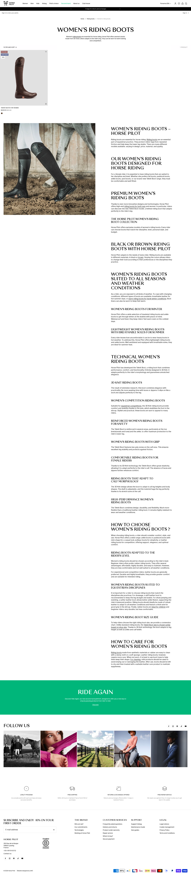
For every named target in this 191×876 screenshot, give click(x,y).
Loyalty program (26, 794)
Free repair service (165, 794)
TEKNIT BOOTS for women (10, 108)
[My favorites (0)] (179, 3)
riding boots (77, 36)
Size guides (135, 830)
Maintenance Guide (138, 827)
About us (76, 3)
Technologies (79, 830)
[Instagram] (173, 726)
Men (32, 3)
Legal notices (164, 824)
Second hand (66, 3)
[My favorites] (46, 52)
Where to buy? (108, 836)
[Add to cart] (46, 104)
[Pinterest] (177, 726)
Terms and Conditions (167, 833)
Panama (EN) (164, 3)
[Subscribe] (53, 829)
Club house (86, 3)
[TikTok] (181, 726)
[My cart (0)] (182, 3)
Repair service (108, 833)
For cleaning (135, 659)
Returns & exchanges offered (118, 794)
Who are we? (78, 824)
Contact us (7, 853)
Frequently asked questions (112, 824)
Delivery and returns (110, 827)
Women (25, 3)
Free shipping (72, 794)
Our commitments (80, 827)
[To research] (186, 3)
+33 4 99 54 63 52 (10, 850)
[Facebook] (168, 726)
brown (140, 257)
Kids (37, 3)
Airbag (44, 3)
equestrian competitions (131, 406)
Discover (95, 705)
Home (82, 19)
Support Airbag (136, 824)
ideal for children (159, 607)
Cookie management (167, 827)
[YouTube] (185, 726)
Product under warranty (111, 830)
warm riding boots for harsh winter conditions (147, 299)
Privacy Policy (164, 830)
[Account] (175, 3)
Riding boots (91, 19)
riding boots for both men (135, 206)
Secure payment (109, 839)
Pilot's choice (54, 3)
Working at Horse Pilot (82, 833)
